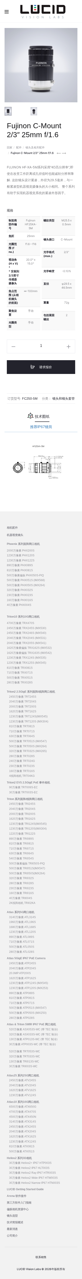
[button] (13, 346)
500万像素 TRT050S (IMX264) (28, 746)
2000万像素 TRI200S (22, 814)
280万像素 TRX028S (20, 682)
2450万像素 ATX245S (22, 1126)
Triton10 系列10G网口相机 (23, 616)
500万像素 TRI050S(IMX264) (27, 873)
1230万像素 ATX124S (22, 1141)
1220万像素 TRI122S (22, 833)
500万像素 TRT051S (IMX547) (28, 741)
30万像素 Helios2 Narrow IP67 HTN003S (34, 1182)
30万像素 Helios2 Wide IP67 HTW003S (33, 1177)
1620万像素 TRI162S (22, 818)
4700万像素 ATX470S (22, 1111)
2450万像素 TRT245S (22, 696)
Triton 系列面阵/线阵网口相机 (25, 799)
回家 (9, 147)
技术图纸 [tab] (42, 416)
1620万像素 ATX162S (22, 1136)
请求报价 (45, 367)
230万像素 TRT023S (22, 766)
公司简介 (12, 1235)
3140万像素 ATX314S (22, 1121)
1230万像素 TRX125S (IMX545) (26, 662)
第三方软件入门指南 (19, 1202)
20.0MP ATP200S (20, 973)
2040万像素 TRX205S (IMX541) (26, 643)
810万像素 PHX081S (20, 570)
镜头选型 (12, 1215)
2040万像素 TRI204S (22, 809)
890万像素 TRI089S (21, 838)
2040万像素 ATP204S (22, 968)
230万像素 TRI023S (21, 888)
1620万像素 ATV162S (22, 1090)
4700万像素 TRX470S (20, 623)
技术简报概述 (15, 1222)
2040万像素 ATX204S (22, 1131)
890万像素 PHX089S (20, 565)
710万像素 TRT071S (22, 731)
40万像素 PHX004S (19, 605)
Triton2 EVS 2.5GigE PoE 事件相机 (28, 782)
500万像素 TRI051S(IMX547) (27, 868)
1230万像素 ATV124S (22, 1095)
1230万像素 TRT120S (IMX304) (28, 721)
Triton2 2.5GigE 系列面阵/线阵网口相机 (31, 691)
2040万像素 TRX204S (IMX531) (26, 638)
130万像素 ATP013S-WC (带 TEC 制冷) (33, 1039)
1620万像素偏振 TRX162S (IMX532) (29, 647)
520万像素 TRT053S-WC (24, 1051)
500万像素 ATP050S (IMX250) (27, 1012)
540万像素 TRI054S (21, 858)
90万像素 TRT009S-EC (23, 787)
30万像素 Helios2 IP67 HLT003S (29, 1168)
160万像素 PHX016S (20, 600)
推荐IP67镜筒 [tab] (41, 427)
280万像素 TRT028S (22, 756)
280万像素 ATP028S (21, 1018)
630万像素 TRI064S (21, 853)
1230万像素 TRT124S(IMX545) (28, 716)
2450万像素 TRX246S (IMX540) (26, 633)
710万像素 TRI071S (21, 848)
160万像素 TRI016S (21, 893)
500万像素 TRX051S (20, 677)
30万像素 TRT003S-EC (23, 792)
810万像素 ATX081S (21, 1146)
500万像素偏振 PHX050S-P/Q (25, 575)
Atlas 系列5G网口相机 (20, 912)
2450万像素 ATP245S (22, 963)
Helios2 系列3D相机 (19, 1158)
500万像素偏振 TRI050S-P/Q (27, 863)
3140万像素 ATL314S (22, 917)
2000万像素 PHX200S (20, 550)
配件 (19, 147)
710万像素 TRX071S (20, 672)
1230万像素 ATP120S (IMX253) (28, 988)
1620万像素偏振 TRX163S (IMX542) (29, 653)
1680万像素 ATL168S (22, 927)
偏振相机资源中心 (18, 1209)
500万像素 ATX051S (21, 1151)
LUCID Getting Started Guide (25, 1189)
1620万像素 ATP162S (22, 978)
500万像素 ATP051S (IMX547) (27, 1007)
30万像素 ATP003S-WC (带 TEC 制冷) (32, 1044)
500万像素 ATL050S (21, 946)
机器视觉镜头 (15, 535)
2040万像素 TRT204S (22, 701)
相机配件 (12, 527)
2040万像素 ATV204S (22, 1085)
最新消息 (12, 1229)
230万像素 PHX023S (20, 595)
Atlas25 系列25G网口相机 (23, 1075)
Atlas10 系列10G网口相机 (23, 1101)
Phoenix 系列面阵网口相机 (23, 544)
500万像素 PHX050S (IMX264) (26, 585)
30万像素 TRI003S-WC (23, 1066)
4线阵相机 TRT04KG (22, 775)
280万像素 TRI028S (21, 883)
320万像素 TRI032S (21, 878)
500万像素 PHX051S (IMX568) (26, 580)
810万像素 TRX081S (20, 667)
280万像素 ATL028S (21, 951)
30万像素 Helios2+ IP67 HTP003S (30, 1163)
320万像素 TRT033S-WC (24, 1056)
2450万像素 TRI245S (22, 803)
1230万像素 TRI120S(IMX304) (28, 828)
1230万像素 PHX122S (20, 560)
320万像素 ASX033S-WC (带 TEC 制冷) (33, 1034)
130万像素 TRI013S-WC (24, 1061)
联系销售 (41, 1257)
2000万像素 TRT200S (22, 706)
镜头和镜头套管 (63, 398)
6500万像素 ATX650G (22, 1106)
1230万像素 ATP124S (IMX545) (28, 983)
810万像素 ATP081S (21, 998)
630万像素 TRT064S (22, 736)
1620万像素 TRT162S (22, 711)
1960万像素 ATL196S (22, 922)
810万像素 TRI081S (21, 843)
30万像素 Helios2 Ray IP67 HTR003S (32, 1172)
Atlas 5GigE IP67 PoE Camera (26, 958)
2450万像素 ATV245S (22, 1080)
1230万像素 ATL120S (22, 931)
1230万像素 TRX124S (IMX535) (26, 657)
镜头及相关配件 (35, 147)
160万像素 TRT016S (22, 771)
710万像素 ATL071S (21, 941)
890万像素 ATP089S (21, 993)
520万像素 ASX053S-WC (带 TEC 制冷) (33, 1029)
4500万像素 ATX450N (22, 1116)
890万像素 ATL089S (21, 937)
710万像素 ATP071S (21, 1003)
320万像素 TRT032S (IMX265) (28, 751)
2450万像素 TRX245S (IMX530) (26, 628)
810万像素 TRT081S (22, 726)
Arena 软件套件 (16, 1196)
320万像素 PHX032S (20, 590)
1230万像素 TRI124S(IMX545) (28, 823)
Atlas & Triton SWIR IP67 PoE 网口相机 (31, 1024)
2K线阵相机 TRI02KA (22, 903)
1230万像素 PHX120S (20, 555)
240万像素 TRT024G (22, 761)
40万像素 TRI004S (20, 898)
